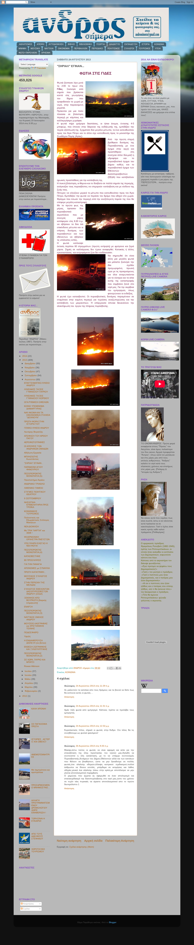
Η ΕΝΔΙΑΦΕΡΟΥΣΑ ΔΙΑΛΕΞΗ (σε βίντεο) (35, 641)
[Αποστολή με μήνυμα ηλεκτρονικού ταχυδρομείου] (108, 668)
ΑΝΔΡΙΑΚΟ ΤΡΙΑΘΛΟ (34, 484)
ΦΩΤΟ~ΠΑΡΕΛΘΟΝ (28, 53)
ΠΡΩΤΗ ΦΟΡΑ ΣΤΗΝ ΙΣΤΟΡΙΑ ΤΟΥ (34, 422)
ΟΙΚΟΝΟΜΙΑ (64, 48)
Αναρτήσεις (28, 904)
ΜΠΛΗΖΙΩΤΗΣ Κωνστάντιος (31, 458)
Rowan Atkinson (31, 666)
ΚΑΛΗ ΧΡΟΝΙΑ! (38, 709)
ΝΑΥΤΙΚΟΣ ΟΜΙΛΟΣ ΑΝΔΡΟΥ (34, 618)
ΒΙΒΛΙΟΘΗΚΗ (85, 44)
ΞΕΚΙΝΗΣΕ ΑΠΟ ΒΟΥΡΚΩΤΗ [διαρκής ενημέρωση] (35, 600)
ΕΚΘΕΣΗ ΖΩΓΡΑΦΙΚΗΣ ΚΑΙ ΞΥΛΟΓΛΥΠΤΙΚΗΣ (35, 648)
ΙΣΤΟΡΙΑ (146, 44)
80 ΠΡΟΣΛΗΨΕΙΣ (32, 560)
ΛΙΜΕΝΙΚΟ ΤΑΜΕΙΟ (33, 488)
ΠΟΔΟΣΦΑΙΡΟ (31, 632)
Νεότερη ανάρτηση (69, 840)
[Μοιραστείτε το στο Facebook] (117, 668)
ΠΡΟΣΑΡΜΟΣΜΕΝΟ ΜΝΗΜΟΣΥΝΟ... (40, 786)
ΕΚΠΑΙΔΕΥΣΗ (130, 44)
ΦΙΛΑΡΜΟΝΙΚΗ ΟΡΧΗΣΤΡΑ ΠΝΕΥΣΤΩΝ (37, 538)
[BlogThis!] (111, 668)
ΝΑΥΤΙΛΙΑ (49, 48)
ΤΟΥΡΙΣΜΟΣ (144, 48)
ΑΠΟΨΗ (40, 44)
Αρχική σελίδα (93, 840)
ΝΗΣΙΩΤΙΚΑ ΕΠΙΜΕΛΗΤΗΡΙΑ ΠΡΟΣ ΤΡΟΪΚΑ (36, 504)
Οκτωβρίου (30, 371)
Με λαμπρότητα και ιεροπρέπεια (40, 771)
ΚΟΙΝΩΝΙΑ (159, 44)
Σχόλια (26, 909)
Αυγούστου (30, 379)
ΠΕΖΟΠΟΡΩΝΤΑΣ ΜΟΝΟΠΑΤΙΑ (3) (33, 612)
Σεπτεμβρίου (31, 375)
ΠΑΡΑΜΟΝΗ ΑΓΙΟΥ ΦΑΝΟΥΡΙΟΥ (33, 468)
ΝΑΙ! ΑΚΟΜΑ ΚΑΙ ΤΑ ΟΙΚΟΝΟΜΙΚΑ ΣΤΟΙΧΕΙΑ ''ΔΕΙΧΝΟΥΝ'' (37, 415)
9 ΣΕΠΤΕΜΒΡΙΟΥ (32, 498)
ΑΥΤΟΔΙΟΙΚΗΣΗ (56, 44)
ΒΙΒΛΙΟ (71, 44)
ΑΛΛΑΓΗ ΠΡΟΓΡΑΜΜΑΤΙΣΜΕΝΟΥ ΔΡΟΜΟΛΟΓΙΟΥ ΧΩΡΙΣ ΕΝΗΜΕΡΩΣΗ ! (40, 806)
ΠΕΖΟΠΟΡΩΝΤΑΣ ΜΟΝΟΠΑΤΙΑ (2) (33, 654)
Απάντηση (69, 697)
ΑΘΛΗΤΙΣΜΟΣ (25, 44)
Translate (41, 68)
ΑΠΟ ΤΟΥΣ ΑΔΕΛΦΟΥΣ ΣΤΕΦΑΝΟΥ (37, 836)
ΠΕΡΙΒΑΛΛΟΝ (80, 48)
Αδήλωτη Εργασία (32, 453)
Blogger (112, 922)
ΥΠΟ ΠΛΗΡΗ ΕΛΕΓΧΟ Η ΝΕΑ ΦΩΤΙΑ (36, 544)
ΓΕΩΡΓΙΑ (100, 44)
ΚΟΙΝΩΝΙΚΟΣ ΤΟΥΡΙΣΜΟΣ (31, 512)
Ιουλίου (28, 671)
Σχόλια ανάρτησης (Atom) (81, 847)
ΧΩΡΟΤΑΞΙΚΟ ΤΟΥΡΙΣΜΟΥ (38, 850)
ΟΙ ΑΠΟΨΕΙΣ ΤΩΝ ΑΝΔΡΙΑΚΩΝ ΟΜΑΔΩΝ (36, 447)
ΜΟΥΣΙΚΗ (35, 48)
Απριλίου (29, 683)
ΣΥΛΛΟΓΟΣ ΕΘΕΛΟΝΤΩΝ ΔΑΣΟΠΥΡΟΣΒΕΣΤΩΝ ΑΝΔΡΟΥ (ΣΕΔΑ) (36, 591)
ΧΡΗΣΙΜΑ (45, 53)
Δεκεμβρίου (30, 363)
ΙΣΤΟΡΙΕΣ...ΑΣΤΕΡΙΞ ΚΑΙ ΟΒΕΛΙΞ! (40, 740)
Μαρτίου (29, 687)
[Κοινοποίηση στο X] (114, 668)
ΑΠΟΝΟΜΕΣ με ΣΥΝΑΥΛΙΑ (37, 568)
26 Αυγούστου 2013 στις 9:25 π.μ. (92, 746)
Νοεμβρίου (30, 367)
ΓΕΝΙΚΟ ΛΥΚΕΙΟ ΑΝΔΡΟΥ (36, 428)
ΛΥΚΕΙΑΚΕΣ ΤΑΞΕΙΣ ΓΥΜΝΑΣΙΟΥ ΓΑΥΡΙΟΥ (36, 390)
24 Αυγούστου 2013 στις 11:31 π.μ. (93, 706)
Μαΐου (28, 679)
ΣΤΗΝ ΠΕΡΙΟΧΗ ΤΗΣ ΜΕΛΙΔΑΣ (34, 583)
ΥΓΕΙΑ (158, 48)
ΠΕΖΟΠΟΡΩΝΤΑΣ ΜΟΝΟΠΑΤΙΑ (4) (33, 551)
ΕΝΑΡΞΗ (28, 607)
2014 (25, 356)
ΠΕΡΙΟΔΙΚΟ (97, 48)
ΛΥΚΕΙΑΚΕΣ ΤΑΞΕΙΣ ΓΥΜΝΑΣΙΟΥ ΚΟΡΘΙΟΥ (36, 397)
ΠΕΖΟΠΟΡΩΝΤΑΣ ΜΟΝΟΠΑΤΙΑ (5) (33, 474)
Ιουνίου (28, 675)
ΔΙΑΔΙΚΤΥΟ (114, 44)
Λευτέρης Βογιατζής (33, 432)
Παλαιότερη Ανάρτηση (119, 840)
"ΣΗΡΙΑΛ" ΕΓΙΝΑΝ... (33, 463)
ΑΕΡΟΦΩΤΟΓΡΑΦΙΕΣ (34, 442)
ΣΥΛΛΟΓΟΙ (129, 48)
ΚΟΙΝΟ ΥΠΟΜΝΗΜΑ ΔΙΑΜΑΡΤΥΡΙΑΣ (34, 407)
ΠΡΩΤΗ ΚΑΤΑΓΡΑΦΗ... (35, 572)
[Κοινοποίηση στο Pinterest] (119, 668)
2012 (25, 696)
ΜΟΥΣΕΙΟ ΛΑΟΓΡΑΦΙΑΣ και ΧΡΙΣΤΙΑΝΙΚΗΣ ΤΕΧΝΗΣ (36, 626)
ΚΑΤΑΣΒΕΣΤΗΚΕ (32, 556)
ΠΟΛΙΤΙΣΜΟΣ (113, 48)
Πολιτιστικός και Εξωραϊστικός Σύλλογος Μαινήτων (36, 520)
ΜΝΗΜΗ (22, 48)
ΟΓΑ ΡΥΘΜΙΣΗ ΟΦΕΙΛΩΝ (36, 402)
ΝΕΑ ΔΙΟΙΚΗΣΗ (31, 526)
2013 (25, 360)
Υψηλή (27, 636)
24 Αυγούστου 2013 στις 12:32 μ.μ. (92, 726)
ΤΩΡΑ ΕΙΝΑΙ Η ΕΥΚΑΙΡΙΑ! (38, 819)
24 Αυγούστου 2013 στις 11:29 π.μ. (93, 686)
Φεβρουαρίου (31, 691)
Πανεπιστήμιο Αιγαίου (34, 480)
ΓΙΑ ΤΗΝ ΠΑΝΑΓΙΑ (33, 564)
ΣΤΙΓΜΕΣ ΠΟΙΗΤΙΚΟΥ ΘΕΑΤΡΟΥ (34, 493)
